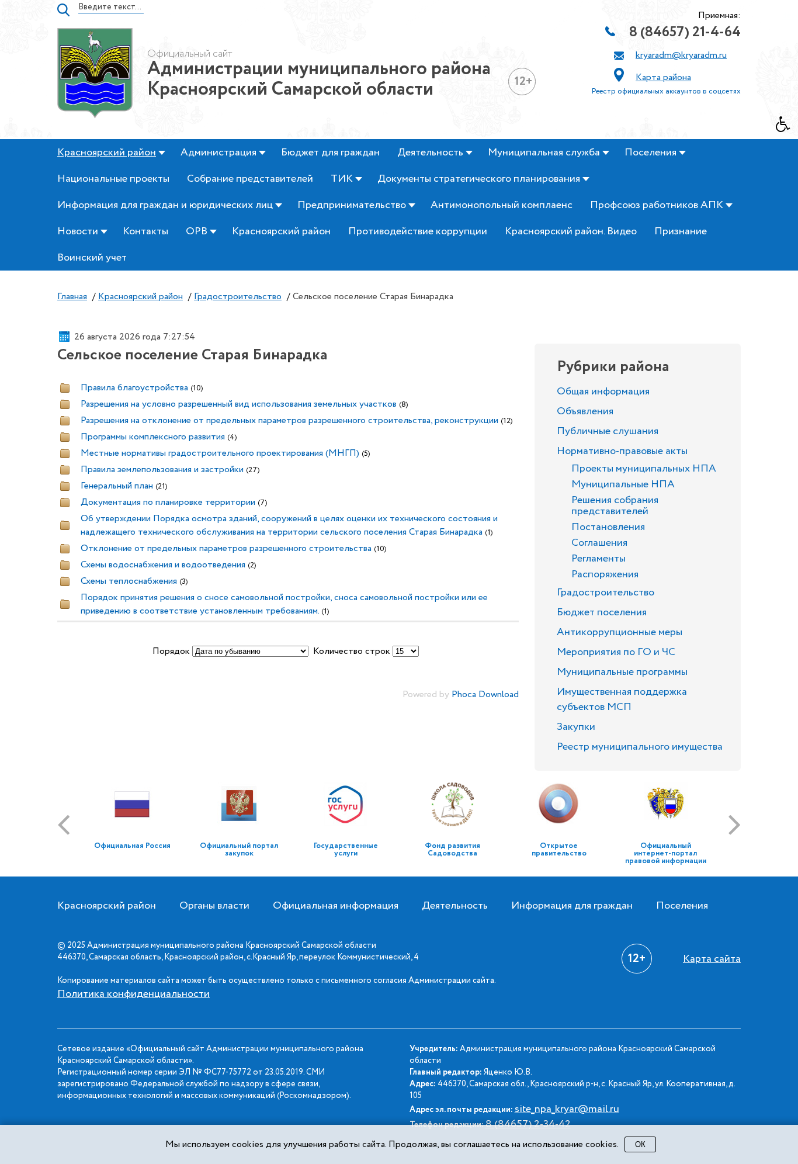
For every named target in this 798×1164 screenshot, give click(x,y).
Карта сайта (712, 958)
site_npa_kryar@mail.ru (567, 1109)
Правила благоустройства (134, 387)
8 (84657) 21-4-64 (685, 32)
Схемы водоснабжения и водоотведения (163, 564)
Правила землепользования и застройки (162, 469)
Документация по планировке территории (168, 502)
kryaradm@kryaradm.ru (681, 55)
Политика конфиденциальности (133, 994)
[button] (787, 127)
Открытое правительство (559, 849)
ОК (640, 1144)
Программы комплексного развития (153, 437)
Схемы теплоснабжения (129, 581)
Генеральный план (117, 486)
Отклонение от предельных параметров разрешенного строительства (226, 548)
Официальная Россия (132, 845)
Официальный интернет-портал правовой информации (665, 853)
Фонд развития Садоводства (452, 849)
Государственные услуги (346, 849)
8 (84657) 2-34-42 (528, 1124)
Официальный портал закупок (239, 849)
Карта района (663, 77)
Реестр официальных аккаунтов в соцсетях (666, 91)
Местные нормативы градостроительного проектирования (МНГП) (220, 453)
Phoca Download (485, 694)
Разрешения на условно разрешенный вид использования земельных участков (239, 404)
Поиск (63, 10)
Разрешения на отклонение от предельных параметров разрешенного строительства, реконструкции (289, 420)
